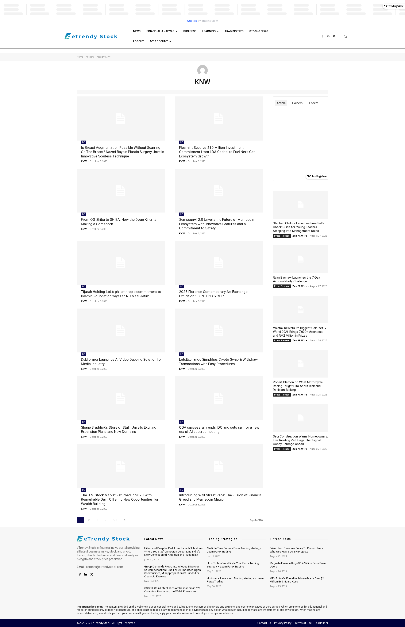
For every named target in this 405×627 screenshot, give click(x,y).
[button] (345, 36)
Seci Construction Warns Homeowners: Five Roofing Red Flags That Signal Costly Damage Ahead (300, 440)
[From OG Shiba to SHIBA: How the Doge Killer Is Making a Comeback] (121, 191)
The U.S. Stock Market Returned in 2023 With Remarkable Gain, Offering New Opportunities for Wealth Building (119, 499)
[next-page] (124, 520)
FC (83, 142)
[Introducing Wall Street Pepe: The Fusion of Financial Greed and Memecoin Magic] (219, 466)
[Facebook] (322, 36)
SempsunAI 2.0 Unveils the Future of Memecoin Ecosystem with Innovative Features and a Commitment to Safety (216, 223)
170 (115, 520)
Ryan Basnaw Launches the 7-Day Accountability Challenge (296, 279)
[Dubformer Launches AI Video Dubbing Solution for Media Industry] (121, 331)
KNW (84, 161)
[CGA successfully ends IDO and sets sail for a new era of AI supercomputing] (219, 398)
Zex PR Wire (299, 235)
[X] (334, 36)
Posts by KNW (103, 56)
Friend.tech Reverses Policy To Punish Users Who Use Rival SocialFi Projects (296, 550)
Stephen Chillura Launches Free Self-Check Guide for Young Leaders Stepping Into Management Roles (298, 227)
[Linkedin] (328, 36)
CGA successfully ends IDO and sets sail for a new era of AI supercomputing (219, 429)
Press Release (281, 235)
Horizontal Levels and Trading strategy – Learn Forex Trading (235, 580)
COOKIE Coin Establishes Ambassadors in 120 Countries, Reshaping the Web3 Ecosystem (172, 589)
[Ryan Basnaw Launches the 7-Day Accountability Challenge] (300, 259)
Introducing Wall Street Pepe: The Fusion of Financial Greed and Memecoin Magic (220, 497)
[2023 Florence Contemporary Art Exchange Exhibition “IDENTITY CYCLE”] (219, 263)
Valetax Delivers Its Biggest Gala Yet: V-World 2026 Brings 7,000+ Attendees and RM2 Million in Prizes (300, 331)
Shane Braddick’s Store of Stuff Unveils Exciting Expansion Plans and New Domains (118, 429)
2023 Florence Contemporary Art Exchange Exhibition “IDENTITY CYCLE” (213, 294)
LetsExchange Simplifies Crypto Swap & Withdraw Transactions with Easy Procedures (218, 361)
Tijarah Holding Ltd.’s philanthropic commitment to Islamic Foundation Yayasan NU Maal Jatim (121, 294)
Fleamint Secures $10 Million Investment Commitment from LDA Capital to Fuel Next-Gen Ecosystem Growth (217, 151)
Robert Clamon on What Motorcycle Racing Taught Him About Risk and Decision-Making (298, 386)
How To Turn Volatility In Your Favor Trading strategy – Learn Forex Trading (233, 565)
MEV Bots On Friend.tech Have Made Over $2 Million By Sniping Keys (297, 580)
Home (80, 56)
